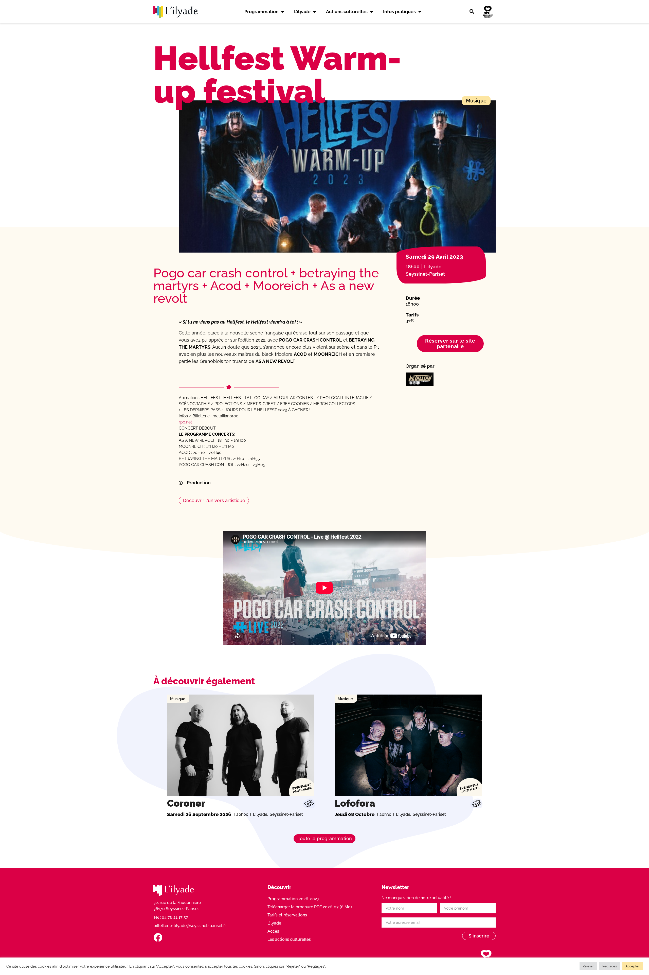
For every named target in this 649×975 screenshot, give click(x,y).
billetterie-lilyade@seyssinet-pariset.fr (189, 925)
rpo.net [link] (185, 422)
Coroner (186, 803)
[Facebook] (157, 937)
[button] (472, 12)
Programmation (261, 11)
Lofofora (355, 803)
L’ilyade (302, 11)
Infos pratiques (399, 11)
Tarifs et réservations (287, 915)
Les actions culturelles (289, 939)
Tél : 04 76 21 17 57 (170, 917)
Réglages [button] (609, 966)
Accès (273, 931)
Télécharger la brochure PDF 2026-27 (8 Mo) (309, 907)
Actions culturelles (347, 11)
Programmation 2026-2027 (293, 898)
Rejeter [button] (588, 966)
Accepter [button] (632, 966)
